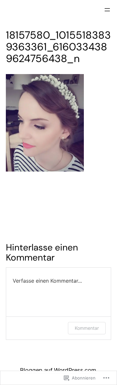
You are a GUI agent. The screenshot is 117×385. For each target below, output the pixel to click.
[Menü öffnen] (107, 10)
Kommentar (87, 328)
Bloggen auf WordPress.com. (59, 370)
